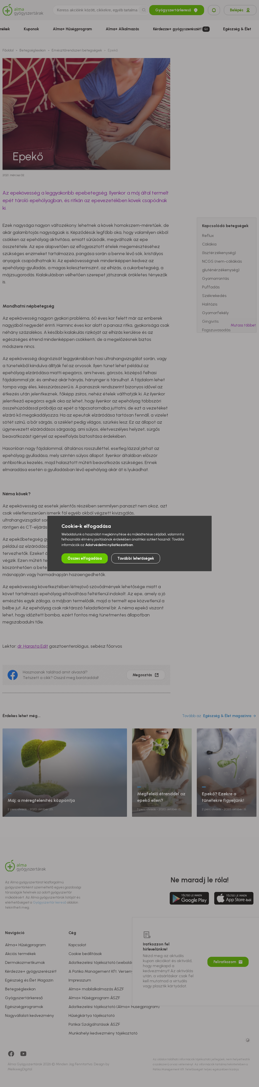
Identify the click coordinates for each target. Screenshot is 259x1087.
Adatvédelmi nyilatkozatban (109, 545)
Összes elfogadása (85, 558)
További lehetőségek (135, 558)
